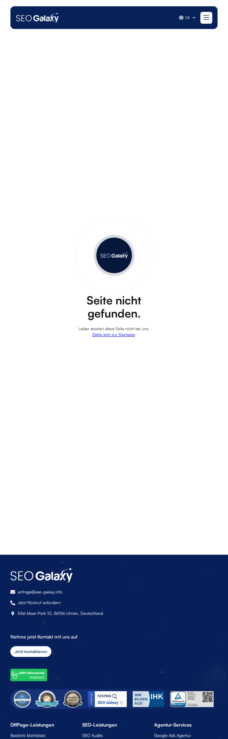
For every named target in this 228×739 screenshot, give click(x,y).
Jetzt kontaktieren (31, 651)
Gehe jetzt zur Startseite (113, 334)
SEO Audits (92, 735)
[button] (187, 17)
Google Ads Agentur (172, 735)
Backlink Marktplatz (27, 735)
